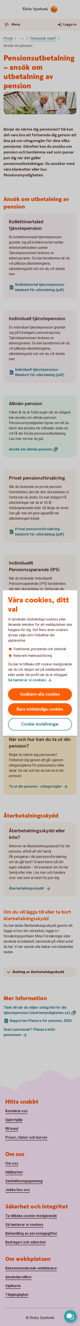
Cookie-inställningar (40, 724)
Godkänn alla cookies (40, 694)
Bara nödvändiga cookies (40, 709)
